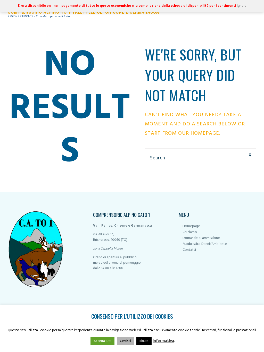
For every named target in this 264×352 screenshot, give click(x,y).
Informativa (163, 341)
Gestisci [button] (125, 341)
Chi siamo (190, 232)
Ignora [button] (241, 5)
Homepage (191, 226)
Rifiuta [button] (143, 341)
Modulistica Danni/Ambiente (205, 244)
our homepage (198, 133)
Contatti (189, 250)
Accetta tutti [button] (102, 341)
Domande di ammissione (201, 238)
